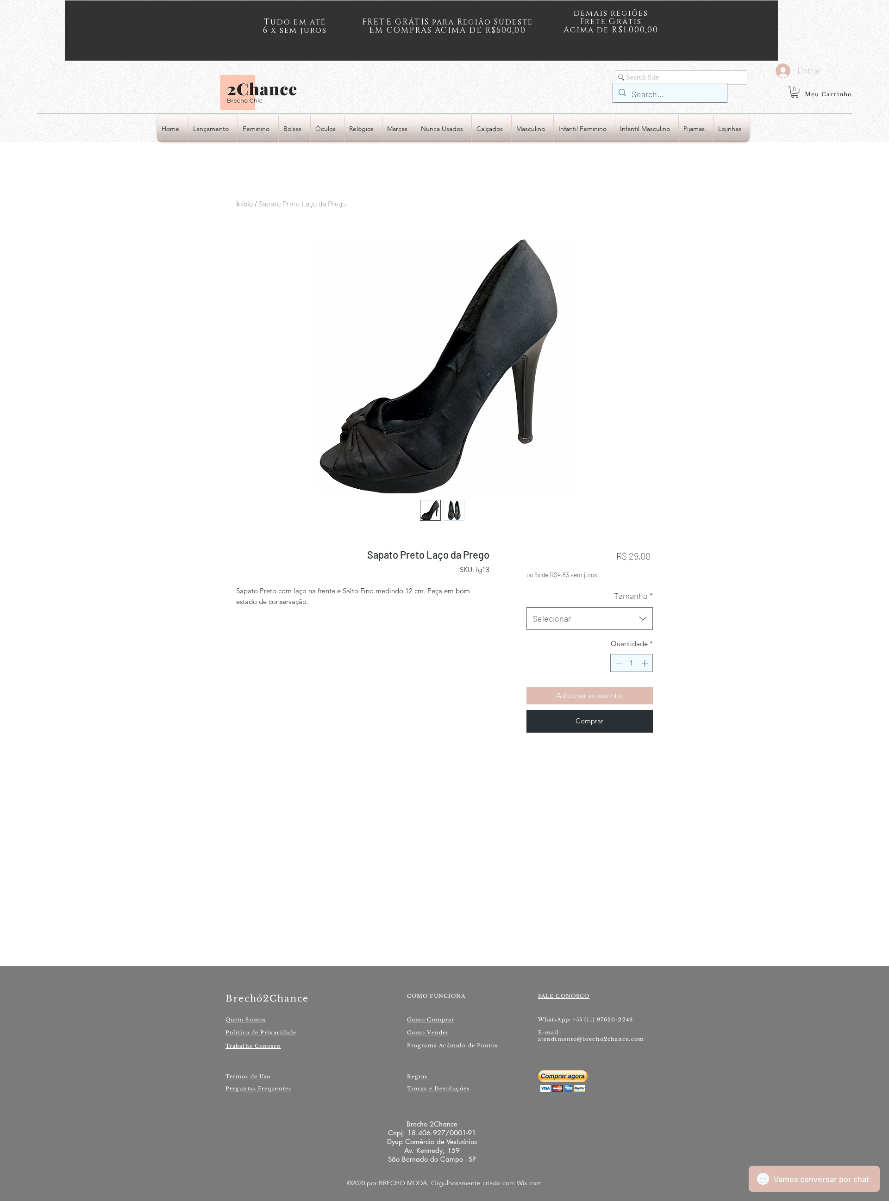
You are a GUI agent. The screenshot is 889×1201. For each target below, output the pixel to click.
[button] (794, 92)
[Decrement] (618, 663)
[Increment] (645, 663)
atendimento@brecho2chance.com (591, 1039)
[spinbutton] (631, 663)
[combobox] (589, 618)
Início (244, 203)
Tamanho (633, 596)
